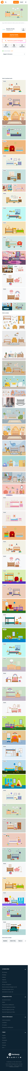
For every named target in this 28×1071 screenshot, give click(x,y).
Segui (23, 30)
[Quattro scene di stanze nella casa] (7, 276)
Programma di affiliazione (8, 1047)
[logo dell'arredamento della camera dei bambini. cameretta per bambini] (13, 86)
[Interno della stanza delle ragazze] (13, 265)
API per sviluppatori (6, 1027)
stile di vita (12, 983)
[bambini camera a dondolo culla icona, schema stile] (7, 444)
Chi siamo (4, 1067)
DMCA (3, 1044)
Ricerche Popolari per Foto (8, 1052)
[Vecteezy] (2, 2)
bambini (5, 983)
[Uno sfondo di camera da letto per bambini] (7, 187)
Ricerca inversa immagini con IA (9, 1029)
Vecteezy (4, 1017)
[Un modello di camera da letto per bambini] (7, 322)
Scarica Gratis (14, 35)
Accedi (21, 2)
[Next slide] (22, 983)
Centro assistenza (6, 1062)
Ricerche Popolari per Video (8, 1054)
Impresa (4, 1022)
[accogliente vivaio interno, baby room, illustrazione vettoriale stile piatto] (13, 406)
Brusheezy (4, 1014)
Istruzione (4, 1024)
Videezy (4, 1019)
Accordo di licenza (6, 1042)
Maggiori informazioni (7, 53)
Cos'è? (12, 50)
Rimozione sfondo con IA (7, 1031)
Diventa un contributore (7, 1069)
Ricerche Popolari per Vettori (8, 1049)
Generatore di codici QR (7, 1034)
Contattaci (4, 1065)
